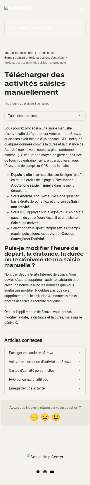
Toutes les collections (18, 53)
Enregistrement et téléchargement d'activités (34, 58)
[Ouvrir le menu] (82, 8)
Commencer (46, 53)
